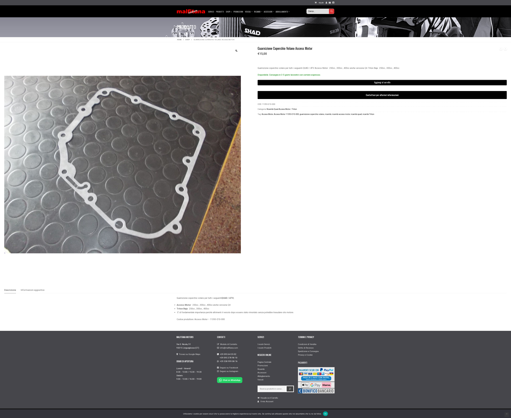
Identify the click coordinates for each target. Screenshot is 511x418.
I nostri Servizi (263, 344)
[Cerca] (290, 389)
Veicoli (260, 379)
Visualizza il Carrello (268, 398)
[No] (506, 414)
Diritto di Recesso (306, 348)
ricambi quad (356, 114)
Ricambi (261, 369)
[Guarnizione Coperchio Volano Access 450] (505, 49)
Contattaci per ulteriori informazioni (382, 95)
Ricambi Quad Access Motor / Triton (282, 109)
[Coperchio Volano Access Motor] (500, 49)
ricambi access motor (341, 114)
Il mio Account (266, 401)
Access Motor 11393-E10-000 (286, 114)
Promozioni (262, 365)
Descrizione (10, 290)
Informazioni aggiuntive (32, 290)
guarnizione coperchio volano (312, 114)
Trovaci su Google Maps (189, 354)
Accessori (261, 372)
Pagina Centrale (264, 362)
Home (179, 40)
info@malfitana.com (228, 348)
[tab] (10, 290)
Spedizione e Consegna (308, 351)
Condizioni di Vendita (307, 344)
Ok (325, 414)
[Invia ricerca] (331, 11)
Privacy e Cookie (305, 355)
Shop (187, 40)
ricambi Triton (368, 114)
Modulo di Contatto (228, 344)
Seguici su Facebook (228, 367)
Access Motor (267, 114)
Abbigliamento (263, 376)
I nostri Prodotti (264, 348)
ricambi (328, 114)
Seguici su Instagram (228, 371)
